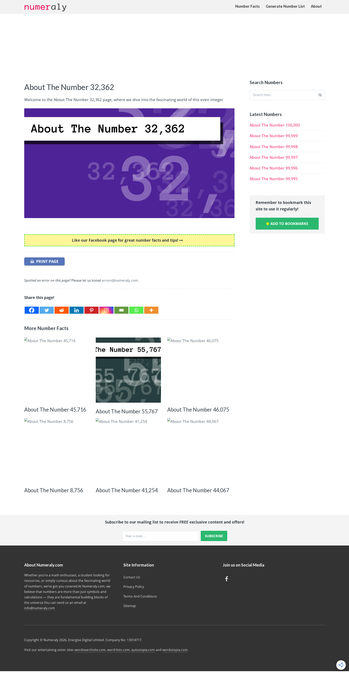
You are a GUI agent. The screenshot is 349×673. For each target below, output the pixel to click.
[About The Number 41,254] (128, 450)
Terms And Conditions (140, 596)
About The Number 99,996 (274, 168)
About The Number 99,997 (274, 157)
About (316, 6)
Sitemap (129, 606)
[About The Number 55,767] (128, 370)
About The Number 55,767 (127, 411)
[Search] (320, 95)
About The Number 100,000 (275, 125)
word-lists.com (118, 650)
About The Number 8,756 (53, 490)
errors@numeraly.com (120, 280)
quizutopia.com (143, 650)
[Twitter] (47, 310)
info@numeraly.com (39, 608)
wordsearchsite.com (90, 650)
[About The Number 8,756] (56, 450)
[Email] (121, 310)
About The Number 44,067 (198, 490)
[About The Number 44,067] (199, 450)
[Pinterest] (91, 310)
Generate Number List (285, 6)
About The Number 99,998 (274, 146)
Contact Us (131, 577)
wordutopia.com (175, 650)
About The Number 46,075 (198, 409)
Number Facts (247, 6)
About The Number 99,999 (274, 135)
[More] (151, 310)
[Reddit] (62, 310)
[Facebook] (32, 310)
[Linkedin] (76, 310)
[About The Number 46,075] (199, 370)
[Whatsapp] (136, 310)
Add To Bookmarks (288, 223)
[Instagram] (106, 310)
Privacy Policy (133, 586)
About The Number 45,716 (55, 409)
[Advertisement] (174, 44)
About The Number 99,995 (274, 178)
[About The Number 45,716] (56, 370)
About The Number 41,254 (127, 490)
